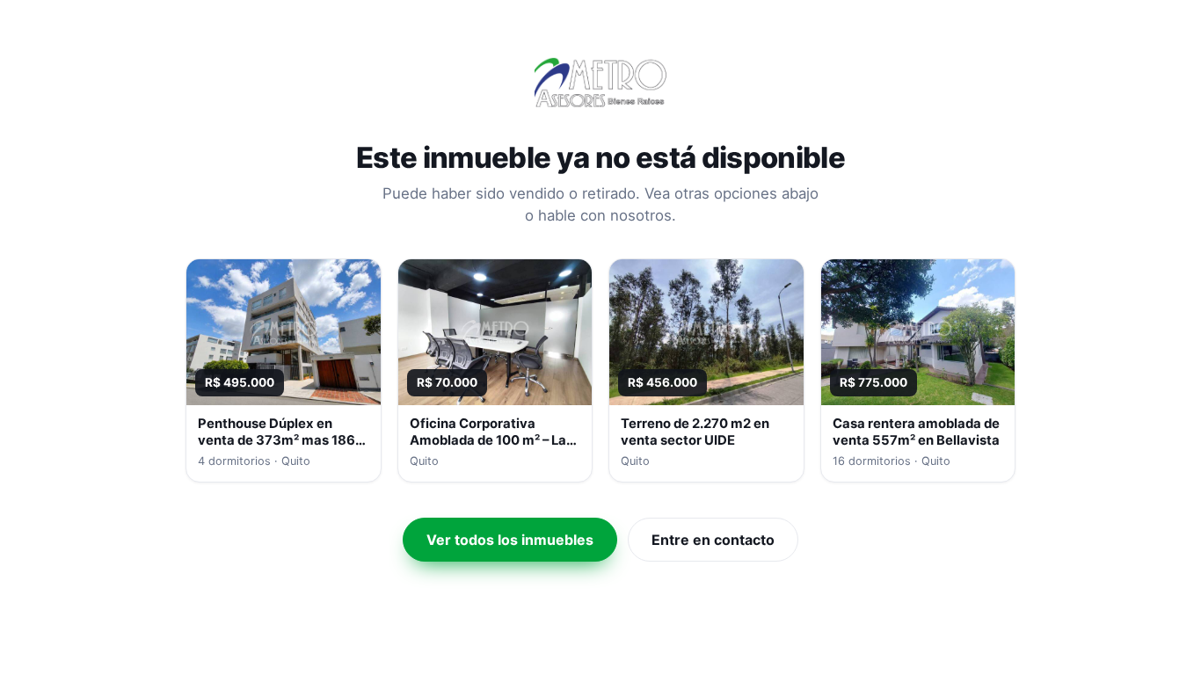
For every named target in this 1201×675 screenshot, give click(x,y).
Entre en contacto (713, 539)
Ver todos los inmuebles (509, 539)
